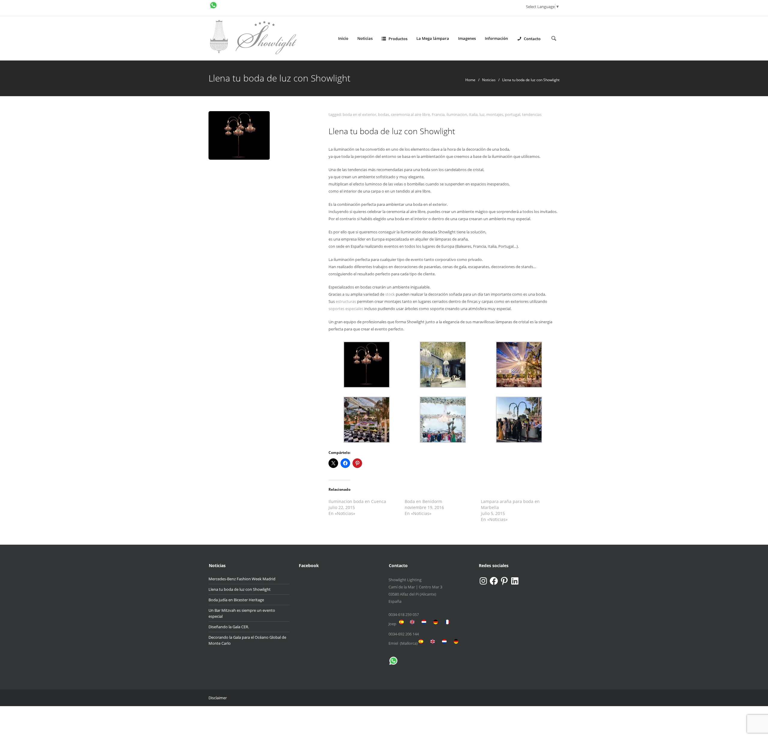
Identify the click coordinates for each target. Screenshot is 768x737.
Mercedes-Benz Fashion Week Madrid (241, 579)
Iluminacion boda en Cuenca (357, 501)
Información (496, 38)
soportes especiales (345, 308)
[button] (366, 365)
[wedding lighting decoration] (443, 419)
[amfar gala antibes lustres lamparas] (519, 419)
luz (481, 114)
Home (470, 79)
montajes (494, 114)
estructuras (346, 301)
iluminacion (456, 114)
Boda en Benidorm (423, 501)
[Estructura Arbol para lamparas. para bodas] (367, 364)
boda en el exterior (359, 114)
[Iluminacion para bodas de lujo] (443, 364)
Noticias (365, 38)
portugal (512, 114)
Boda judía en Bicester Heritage (236, 599)
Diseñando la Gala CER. (228, 626)
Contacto (532, 38)
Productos (397, 38)
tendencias (532, 114)
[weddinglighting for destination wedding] (367, 419)
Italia (473, 114)
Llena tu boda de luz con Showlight (239, 589)
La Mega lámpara (432, 38)
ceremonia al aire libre (410, 114)
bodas (383, 114)
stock (390, 294)
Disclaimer (217, 697)
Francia (438, 114)
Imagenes (467, 38)
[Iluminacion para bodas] (519, 364)
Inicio (343, 38)
